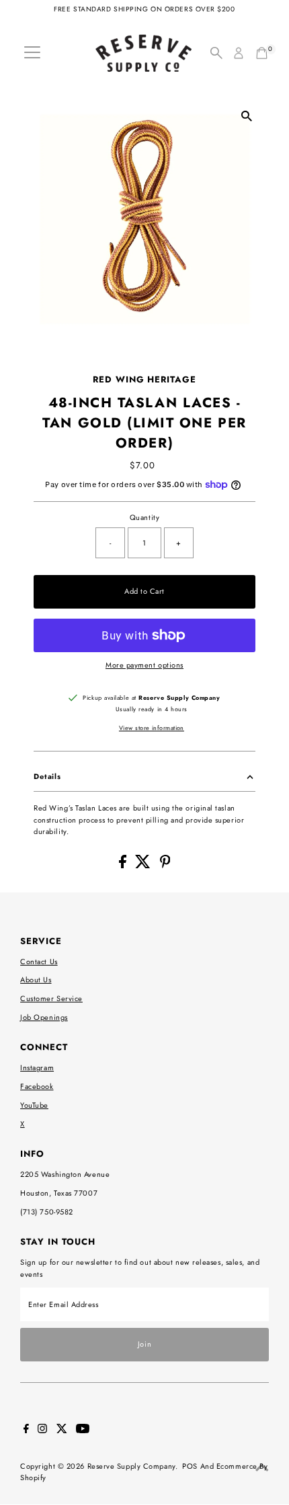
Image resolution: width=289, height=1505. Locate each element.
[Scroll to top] (262, 1468)
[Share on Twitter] (144, 865)
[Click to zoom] (247, 116)
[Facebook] (26, 1430)
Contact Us (39, 961)
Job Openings (44, 1017)
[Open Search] (216, 53)
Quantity (144, 517)
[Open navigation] (32, 53)
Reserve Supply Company (131, 1466)
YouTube (34, 1105)
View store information (151, 728)
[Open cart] (262, 53)
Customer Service (51, 998)
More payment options (144, 665)
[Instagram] (42, 1430)
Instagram (37, 1067)
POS (190, 1466)
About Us (35, 979)
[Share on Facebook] (124, 865)
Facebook (36, 1086)
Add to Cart (144, 591)
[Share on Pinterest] (165, 865)
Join (144, 1344)
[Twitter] (62, 1430)
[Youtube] (83, 1430)
